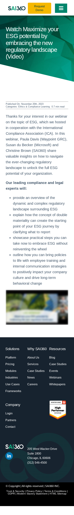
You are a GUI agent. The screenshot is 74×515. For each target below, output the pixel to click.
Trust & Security (15, 491)
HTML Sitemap (58, 493)
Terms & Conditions (55, 491)
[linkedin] (9, 456)
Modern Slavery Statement (32, 493)
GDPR (11, 493)
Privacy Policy (34, 491)
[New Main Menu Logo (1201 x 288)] (17, 8)
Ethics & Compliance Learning (34, 106)
